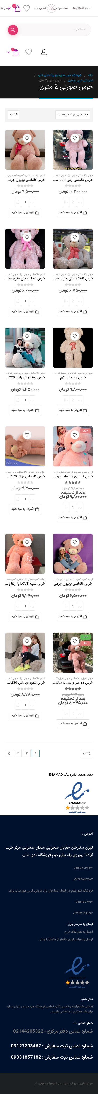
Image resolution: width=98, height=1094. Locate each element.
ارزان (90, 472)
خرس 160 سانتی (85, 175)
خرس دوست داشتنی (35, 175)
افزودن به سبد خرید (70, 212)
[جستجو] (13, 30)
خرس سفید (19, 175)
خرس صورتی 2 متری (60, 678)
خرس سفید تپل (64, 373)
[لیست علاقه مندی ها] (27, 8)
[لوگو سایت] (49, 8)
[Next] (9, 753)
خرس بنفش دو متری (60, 472)
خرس (84, 472)
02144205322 (28, 1031)
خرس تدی (61, 175)
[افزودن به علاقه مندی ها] (74, 138)
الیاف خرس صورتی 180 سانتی (31, 579)
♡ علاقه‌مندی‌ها (82, 8)
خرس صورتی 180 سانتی (29, 472)
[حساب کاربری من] (44, 52)
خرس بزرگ (72, 175)
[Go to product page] (73, 150)
